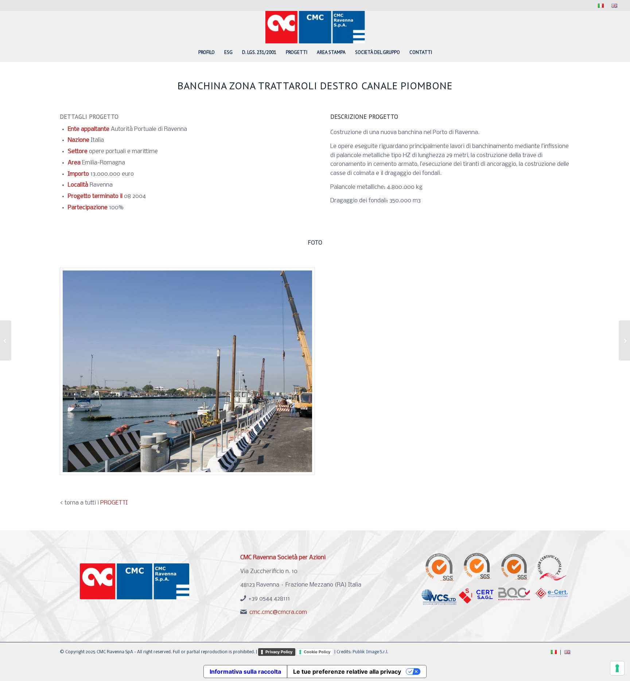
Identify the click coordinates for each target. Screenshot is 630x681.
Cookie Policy (317, 651)
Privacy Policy (278, 651)
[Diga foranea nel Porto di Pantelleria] (5, 340)
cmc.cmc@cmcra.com (278, 612)
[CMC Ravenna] (315, 27)
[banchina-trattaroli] (187, 371)
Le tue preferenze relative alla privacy (347, 671)
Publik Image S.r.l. (370, 652)
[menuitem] (601, 6)
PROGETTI (114, 503)
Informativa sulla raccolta (245, 671)
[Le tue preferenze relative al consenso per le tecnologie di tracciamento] (617, 668)
